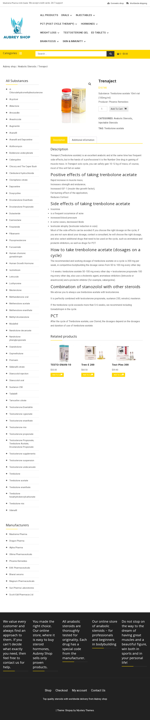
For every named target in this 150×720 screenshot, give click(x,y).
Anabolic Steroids (27, 66)
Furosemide (15, 247)
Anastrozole (15, 119)
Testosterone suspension (21, 460)
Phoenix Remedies (18, 561)
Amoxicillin (14, 112)
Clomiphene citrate (18, 180)
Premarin (13, 360)
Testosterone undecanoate (22, 467)
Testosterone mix (17, 427)
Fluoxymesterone (17, 240)
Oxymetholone (16, 353)
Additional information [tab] (83, 140)
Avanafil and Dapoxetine (20, 139)
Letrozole (14, 276)
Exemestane (15, 220)
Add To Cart (117, 108)
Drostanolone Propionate (21, 206)
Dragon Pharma (16, 540)
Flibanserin (14, 233)
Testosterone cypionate (20, 414)
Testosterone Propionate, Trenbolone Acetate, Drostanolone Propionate (21, 443)
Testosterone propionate (21, 434)
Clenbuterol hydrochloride (21, 173)
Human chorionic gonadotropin (17, 255)
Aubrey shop (9, 66)
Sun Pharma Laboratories (21, 588)
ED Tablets (98, 32)
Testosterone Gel (75, 32)
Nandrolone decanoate (20, 330)
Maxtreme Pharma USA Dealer (15, 3)
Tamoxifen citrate (17, 400)
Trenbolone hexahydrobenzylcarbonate (22, 495)
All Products (49, 15)
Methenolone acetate (19, 303)
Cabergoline (15, 159)
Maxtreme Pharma (18, 534)
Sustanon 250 (16, 387)
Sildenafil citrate (17, 367)
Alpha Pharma (16, 547)
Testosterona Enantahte (21, 407)
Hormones (88, 23)
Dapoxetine (14, 186)
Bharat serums (16, 574)
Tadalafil (13, 393)
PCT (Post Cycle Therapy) (57, 23)
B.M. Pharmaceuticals (19, 567)
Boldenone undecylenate (21, 153)
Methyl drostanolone (19, 317)
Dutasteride (14, 213)
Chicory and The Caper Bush (23, 166)
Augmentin (14, 126)
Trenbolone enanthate (19, 487)
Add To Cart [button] (57, 375)
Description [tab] (59, 140)
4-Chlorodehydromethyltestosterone (26, 91)
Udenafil (13, 510)
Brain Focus (48, 41)
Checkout (62, 690)
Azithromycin (15, 146)
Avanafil (13, 133)
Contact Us (98, 690)
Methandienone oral (18, 297)
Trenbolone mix (16, 503)
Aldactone (14, 106)
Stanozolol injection (18, 373)
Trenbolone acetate (114, 128)
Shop (48, 690)
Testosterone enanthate (21, 420)
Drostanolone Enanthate (21, 200)
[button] (89, 84)
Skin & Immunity (73, 41)
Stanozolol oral (16, 380)
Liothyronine (15, 283)
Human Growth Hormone (21, 263)
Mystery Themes (85, 710)
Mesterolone (15, 290)
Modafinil (13, 323)
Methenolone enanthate (20, 310)
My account (79, 690)
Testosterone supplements (22, 453)
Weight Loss (48, 32)
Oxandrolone (15, 346)
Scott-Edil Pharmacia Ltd (21, 594)
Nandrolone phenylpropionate (17, 338)
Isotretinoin (14, 270)
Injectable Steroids (108, 122)
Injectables (84, 15)
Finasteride (14, 227)
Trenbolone (14, 473)
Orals (65, 15)
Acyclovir (13, 99)
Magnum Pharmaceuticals (21, 581)
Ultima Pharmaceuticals (20, 554)
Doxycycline (15, 193)
